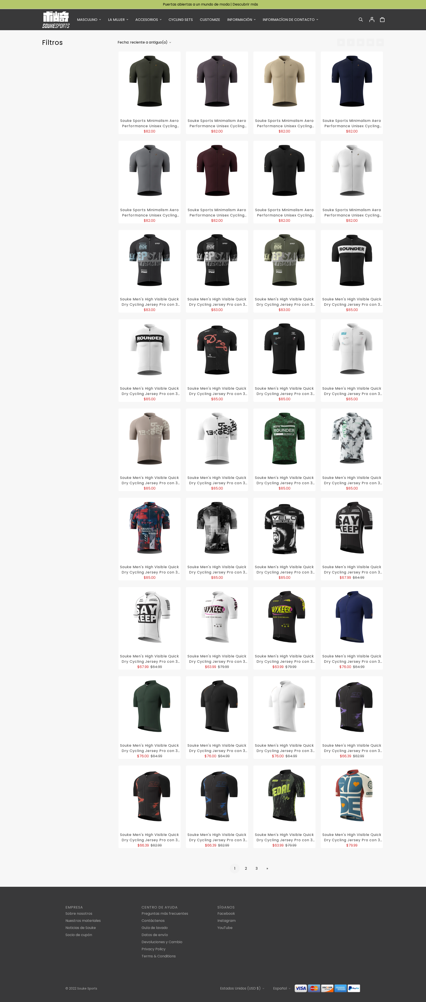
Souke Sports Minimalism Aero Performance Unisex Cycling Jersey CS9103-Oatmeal (284, 123)
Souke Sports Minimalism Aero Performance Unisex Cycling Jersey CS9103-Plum (217, 123)
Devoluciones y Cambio (162, 941)
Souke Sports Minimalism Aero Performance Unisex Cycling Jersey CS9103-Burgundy (217, 212)
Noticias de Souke (80, 927)
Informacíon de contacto (289, 19)
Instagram (226, 920)
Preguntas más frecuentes (165, 913)
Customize (210, 19)
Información (239, 19)
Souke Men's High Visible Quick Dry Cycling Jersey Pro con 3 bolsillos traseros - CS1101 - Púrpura (149, 302)
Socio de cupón (78, 934)
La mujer (116, 19)
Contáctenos (153, 920)
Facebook (226, 913)
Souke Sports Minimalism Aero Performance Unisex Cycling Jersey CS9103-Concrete (149, 212)
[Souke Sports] (56, 19)
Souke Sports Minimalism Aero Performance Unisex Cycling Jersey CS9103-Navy (352, 123)
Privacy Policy (154, 949)
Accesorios (146, 19)
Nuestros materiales (83, 920)
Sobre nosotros (78, 913)
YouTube (225, 927)
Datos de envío (155, 934)
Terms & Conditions (159, 956)
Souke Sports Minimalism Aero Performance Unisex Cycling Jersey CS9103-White (352, 212)
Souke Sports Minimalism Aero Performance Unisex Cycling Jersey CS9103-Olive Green (149, 123)
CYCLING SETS (181, 19)
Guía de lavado (155, 927)
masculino (87, 19)
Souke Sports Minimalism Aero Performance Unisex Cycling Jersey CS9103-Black (284, 212)
